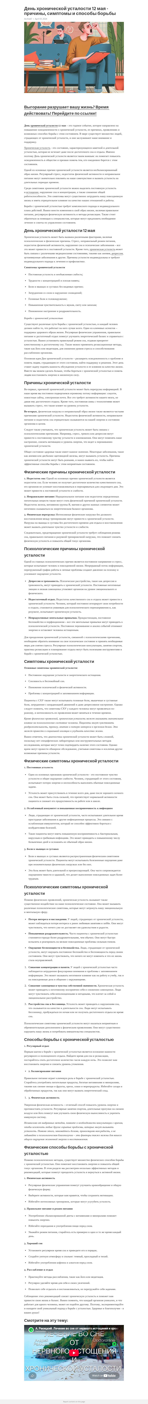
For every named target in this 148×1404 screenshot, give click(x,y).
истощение (32, 192)
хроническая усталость (102, 249)
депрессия (117, 253)
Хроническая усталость (37, 147)
